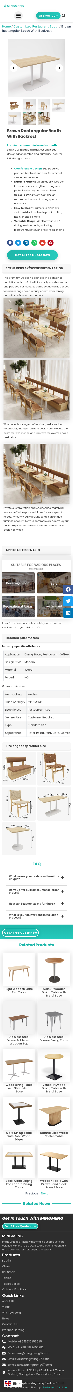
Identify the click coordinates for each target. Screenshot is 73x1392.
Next (44, 1193)
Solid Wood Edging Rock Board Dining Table (19, 1184)
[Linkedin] (68, 613)
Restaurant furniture (55, 1387)
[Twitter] (68, 601)
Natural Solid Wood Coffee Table (54, 1134)
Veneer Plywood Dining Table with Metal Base (54, 1088)
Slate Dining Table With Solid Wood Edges (19, 1136)
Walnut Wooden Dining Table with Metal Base (54, 992)
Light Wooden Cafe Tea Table (19, 990)
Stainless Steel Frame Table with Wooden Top (19, 1040)
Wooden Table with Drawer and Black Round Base (54, 1184)
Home (6, 26)
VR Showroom (48, 16)
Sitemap (36, 1387)
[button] (64, 15)
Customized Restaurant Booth (36, 26)
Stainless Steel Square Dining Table (54, 1038)
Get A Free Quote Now (32, 255)
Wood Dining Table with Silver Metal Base (19, 1088)
